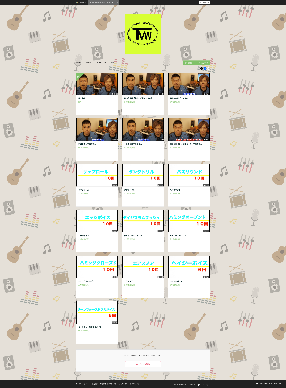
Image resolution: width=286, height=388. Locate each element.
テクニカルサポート (136, 384)
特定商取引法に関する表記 (108, 384)
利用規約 (95, 384)
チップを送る (144, 364)
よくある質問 (123, 384)
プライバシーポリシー (82, 384)
